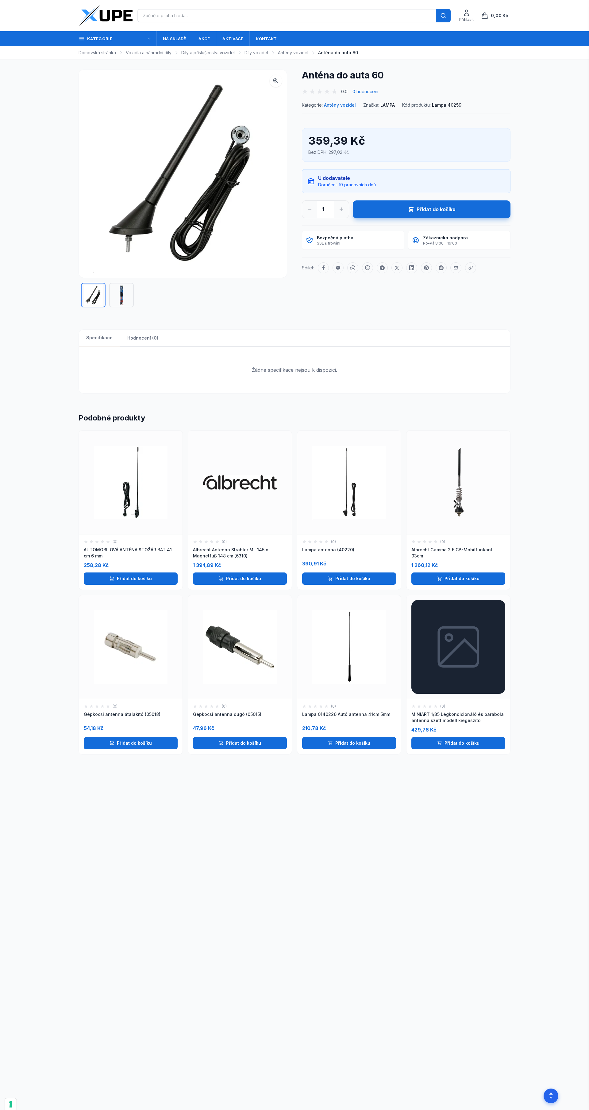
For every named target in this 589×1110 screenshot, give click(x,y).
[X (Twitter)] (396, 267)
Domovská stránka (97, 52)
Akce (204, 38)
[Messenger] (338, 267)
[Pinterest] (426, 267)
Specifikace (99, 337)
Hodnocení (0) (142, 337)
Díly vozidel (256, 52)
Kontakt (266, 38)
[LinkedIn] (411, 267)
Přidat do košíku (134, 578)
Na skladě (174, 38)
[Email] (455, 267)
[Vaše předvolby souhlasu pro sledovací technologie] (11, 1104)
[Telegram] (382, 267)
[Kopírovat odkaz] (470, 267)
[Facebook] (323, 267)
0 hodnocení (365, 91)
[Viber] (367, 267)
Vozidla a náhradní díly (148, 52)
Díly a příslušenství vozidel (208, 52)
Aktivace (232, 38)
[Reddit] (441, 267)
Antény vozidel (293, 52)
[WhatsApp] (352, 267)
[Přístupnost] (551, 1096)
